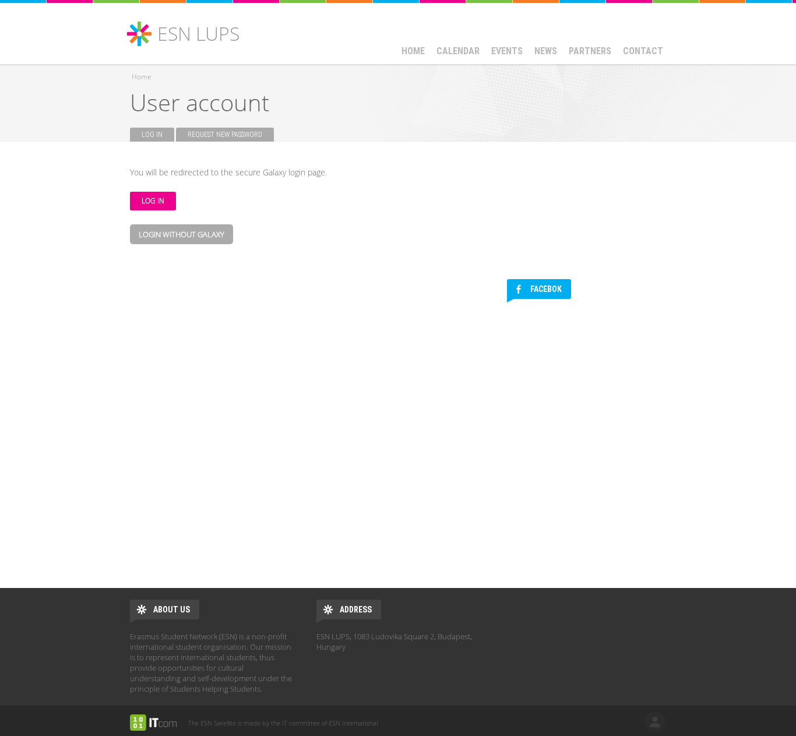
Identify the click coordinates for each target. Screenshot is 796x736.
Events (507, 51)
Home (413, 51)
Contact (643, 51)
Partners (590, 51)
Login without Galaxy (181, 234)
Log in (158, 135)
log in (654, 722)
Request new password (225, 135)
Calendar (458, 51)
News (545, 51)
